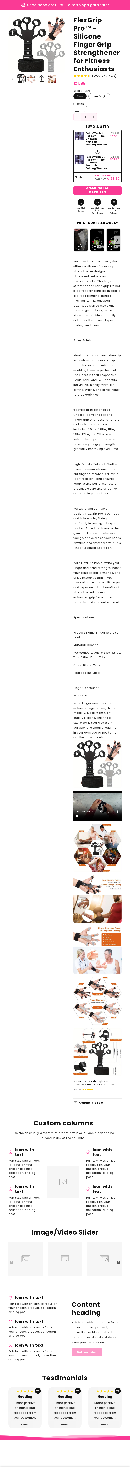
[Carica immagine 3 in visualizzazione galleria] (41, 79)
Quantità (79, 111)
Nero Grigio (99, 96)
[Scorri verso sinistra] (12, 79)
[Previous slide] (77, 240)
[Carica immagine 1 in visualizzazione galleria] (21, 79)
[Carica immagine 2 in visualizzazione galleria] (31, 79)
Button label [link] (87, 1352)
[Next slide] (117, 240)
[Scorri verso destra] (61, 79)
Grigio (81, 104)
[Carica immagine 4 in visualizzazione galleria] (52, 79)
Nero (80, 96)
